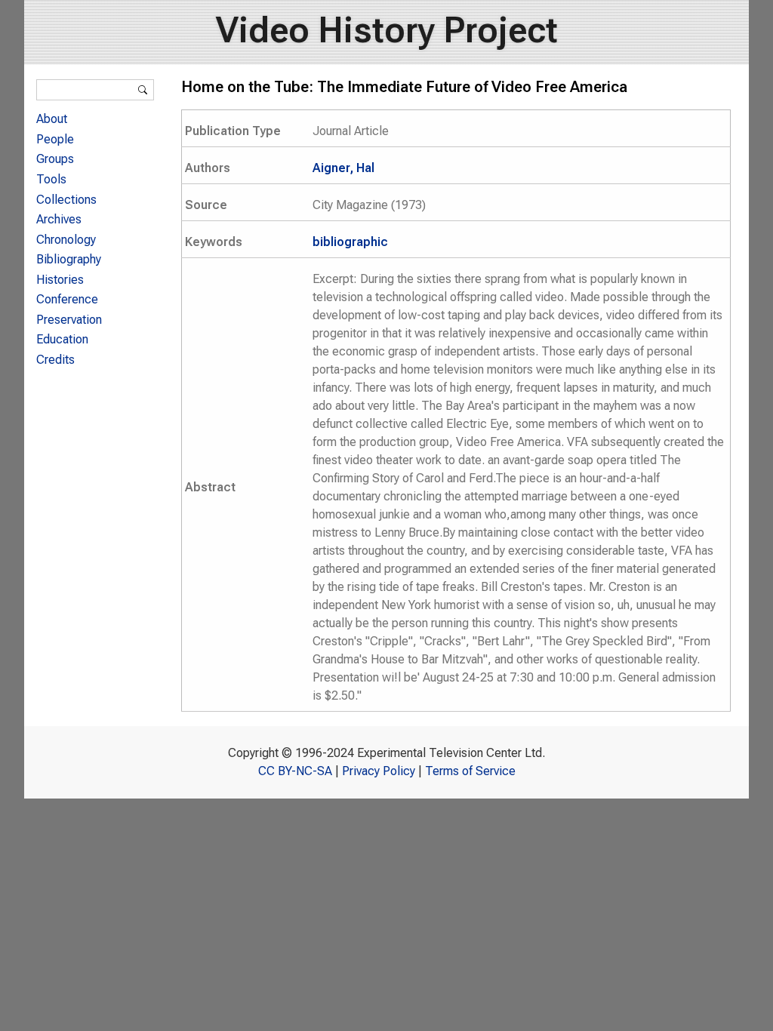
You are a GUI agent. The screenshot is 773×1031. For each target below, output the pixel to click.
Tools (51, 179)
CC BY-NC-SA (295, 771)
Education (62, 339)
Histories (60, 279)
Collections (66, 199)
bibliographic (350, 242)
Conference (67, 299)
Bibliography (68, 259)
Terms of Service (470, 771)
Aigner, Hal (343, 168)
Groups (55, 159)
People (55, 139)
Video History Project (387, 30)
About (51, 119)
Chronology (66, 239)
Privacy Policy (378, 771)
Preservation (69, 319)
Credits (55, 359)
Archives (59, 219)
